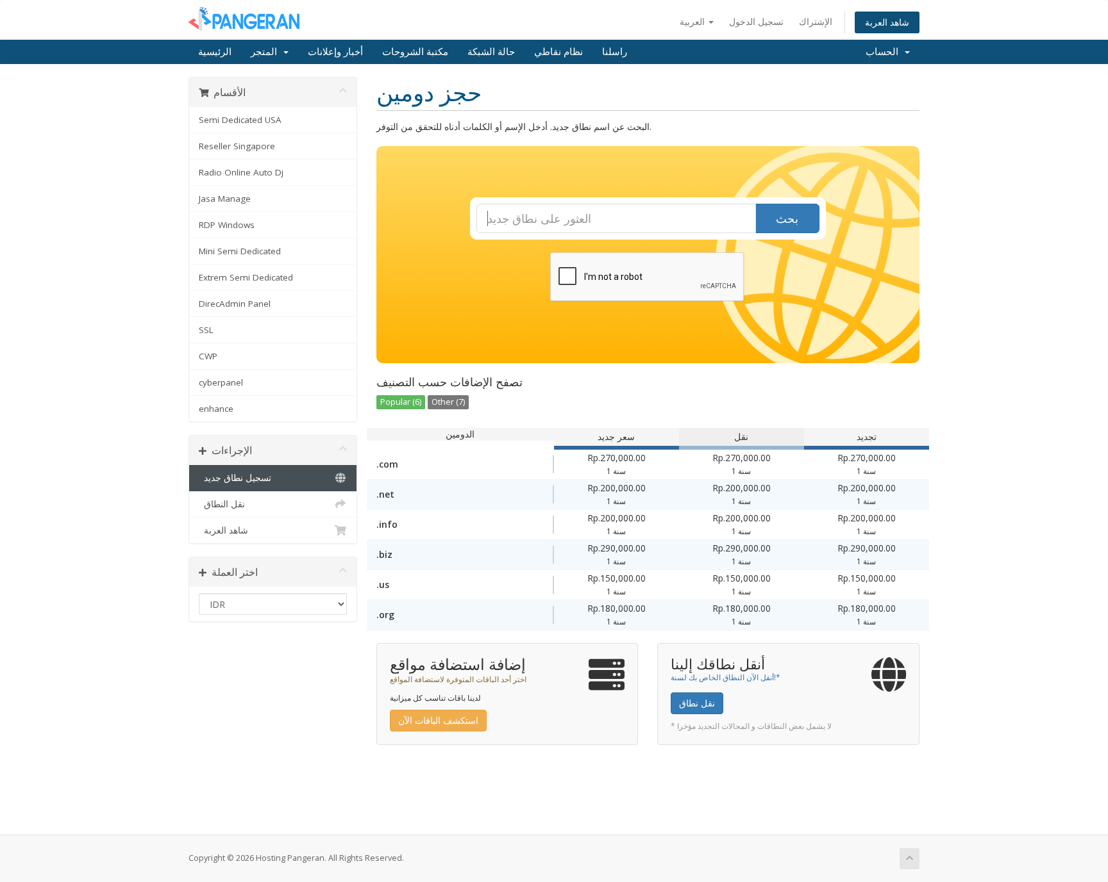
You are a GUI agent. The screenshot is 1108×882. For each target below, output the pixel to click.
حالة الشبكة (491, 52)
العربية (693, 21)
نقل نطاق (697, 703)
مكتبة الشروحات (415, 52)
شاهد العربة (887, 22)
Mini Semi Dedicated (240, 251)
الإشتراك (815, 21)
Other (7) (448, 401)
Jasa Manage (225, 198)
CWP (208, 356)
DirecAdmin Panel (235, 303)
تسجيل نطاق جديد (235, 478)
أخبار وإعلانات (335, 52)
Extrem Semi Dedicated (246, 277)
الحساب (884, 52)
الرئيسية (214, 52)
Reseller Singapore (237, 146)
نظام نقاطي (558, 52)
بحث (787, 218)
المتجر (266, 52)
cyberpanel (221, 382)
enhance (216, 408)
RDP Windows (227, 225)
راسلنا (614, 52)
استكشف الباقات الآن (438, 720)
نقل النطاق (222, 504)
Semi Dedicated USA (240, 120)
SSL (206, 330)
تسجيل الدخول (756, 21)
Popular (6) (400, 401)
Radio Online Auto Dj (241, 172)
